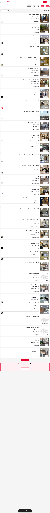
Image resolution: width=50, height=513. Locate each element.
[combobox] (5, 10)
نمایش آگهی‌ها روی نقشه (25, 510)
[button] (46, 6)
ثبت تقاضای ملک (25, 368)
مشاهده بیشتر (25, 360)
